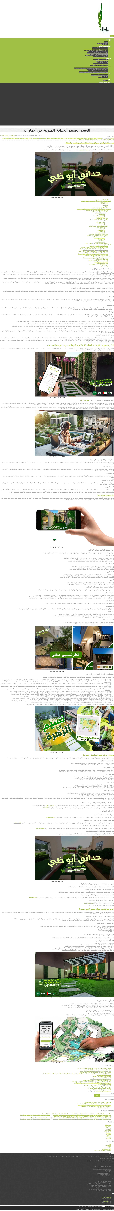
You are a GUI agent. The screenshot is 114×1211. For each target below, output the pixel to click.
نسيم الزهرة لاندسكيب (74, 1081)
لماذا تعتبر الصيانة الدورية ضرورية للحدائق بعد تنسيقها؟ (95, 258)
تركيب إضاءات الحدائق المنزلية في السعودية (97, 52)
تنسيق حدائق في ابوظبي (105, 1077)
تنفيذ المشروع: (101, 239)
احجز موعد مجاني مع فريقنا (107, 1158)
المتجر (109, 79)
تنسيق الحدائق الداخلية (23, 138)
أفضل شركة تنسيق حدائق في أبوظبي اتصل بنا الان (99, 1088)
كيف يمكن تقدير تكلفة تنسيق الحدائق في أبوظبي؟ (96, 255)
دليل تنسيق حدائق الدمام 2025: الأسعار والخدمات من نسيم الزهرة (96, 1106)
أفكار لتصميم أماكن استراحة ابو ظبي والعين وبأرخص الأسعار (97, 1116)
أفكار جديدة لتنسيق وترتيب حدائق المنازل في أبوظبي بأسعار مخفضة (95, 1071)
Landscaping (108, 1147)
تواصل (109, 73)
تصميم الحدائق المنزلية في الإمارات (88, 138)
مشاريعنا (108, 58)
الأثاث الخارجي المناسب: (99, 215)
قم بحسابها (85, 400)
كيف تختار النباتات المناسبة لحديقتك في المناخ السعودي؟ (55, 1113)
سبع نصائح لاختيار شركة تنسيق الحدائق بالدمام (97, 69)
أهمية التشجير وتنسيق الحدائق (104, 1107)
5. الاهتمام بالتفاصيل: (100, 232)
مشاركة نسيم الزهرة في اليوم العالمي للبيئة (98, 70)
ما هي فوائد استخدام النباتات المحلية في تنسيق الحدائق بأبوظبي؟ (93, 251)
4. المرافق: (102, 231)
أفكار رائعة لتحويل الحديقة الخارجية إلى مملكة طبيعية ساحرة (97, 1080)
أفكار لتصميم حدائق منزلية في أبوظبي (99, 211)
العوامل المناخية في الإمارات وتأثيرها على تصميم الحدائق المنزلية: (96, 201)
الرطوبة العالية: (104, 203)
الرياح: (106, 206)
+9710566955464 (46, 808)
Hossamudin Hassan (109, 1160)
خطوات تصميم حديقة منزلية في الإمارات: (98, 226)
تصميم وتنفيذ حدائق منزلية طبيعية (103, 1090)
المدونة (109, 66)
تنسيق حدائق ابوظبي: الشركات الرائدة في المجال (96, 243)
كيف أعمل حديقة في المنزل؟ (101, 262)
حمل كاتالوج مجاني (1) (102, 62)
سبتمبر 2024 (108, 1130)
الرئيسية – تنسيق (107, 1076)
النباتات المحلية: (101, 220)
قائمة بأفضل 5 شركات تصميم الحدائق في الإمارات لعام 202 (97, 1085)
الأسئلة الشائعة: (107, 244)
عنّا (110, 40)
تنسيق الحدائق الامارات (34, 138)
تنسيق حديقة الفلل (49, 805)
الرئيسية (108, 39)
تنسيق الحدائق (43, 138)
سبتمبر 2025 (108, 1125)
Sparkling (94, 1160)
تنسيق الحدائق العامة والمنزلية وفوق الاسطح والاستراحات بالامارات (95, 1072)
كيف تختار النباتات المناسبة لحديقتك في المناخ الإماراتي (89, 139)
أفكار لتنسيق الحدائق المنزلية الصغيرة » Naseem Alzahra (95, 1081)
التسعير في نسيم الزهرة (102, 43)
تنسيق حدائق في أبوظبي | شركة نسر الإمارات (100, 1079)
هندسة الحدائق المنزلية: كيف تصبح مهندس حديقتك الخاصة (98, 1102)
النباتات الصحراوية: (100, 222)
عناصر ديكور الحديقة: (100, 242)
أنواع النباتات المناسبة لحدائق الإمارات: (99, 219)
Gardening (108, 1145)
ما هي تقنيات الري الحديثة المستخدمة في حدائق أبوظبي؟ (95, 252)
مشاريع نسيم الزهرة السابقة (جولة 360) (99, 65)
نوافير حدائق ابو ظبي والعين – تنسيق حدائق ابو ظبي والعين (97, 1069)
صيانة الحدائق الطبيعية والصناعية (100, 56)
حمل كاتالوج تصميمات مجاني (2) (100, 63)
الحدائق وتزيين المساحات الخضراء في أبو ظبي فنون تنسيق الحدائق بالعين (91, 1083)
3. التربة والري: (101, 230)
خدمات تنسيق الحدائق (105, 46)
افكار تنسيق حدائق (106, 1149)
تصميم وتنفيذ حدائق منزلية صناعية (100, 49)
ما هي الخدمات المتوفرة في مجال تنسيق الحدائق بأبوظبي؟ (94, 247)
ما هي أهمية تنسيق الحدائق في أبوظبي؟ (99, 246)
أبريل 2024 (108, 1137)
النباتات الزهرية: (101, 223)
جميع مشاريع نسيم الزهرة (102, 61)
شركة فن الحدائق (93, 1087)
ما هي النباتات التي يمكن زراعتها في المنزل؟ (98, 264)
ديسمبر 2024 (108, 1126)
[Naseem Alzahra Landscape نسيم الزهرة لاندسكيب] (103, 36)
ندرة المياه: (105, 205)
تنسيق (109, 1083)
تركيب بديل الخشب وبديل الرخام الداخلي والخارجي (96, 50)
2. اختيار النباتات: (101, 228)
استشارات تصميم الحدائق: (99, 236)
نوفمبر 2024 (108, 1127)
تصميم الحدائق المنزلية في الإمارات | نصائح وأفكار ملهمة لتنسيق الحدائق (63, 138)
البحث (112, 1093)
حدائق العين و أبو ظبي (98, 1076)
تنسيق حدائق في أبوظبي (11, 138)
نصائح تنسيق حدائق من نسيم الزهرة (103, 1150)
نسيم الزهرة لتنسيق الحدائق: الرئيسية (102, 1166)
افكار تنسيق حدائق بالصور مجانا (100, 59)
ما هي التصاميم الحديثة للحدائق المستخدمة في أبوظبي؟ (95, 250)
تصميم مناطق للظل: (100, 213)
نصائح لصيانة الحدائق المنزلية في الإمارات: (98, 234)
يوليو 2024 (108, 1133)
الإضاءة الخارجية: (101, 217)
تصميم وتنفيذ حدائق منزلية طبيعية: (100, 47)
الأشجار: (103, 224)
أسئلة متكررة (105, 44)
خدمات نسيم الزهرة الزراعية (104, 1181)
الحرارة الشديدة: (104, 202)
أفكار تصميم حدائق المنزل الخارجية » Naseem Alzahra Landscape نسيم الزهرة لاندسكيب (90, 1113)
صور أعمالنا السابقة (106, 1175)
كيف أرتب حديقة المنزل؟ (102, 263)
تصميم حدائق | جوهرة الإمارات (104, 1075)
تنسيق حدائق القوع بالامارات (104, 1084)
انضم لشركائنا (105, 76)
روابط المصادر (104, 265)
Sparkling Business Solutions (107, 1206)
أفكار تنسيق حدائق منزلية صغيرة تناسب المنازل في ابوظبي (67, 1116)
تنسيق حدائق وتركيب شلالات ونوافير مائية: (98, 51)
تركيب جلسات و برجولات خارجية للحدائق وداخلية (96, 55)
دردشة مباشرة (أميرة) (103, 77)
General (109, 1146)
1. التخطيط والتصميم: (100, 227)
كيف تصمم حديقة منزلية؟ (102, 259)
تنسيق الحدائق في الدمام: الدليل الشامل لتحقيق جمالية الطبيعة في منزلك (91, 68)
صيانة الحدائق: (101, 240)
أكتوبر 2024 (108, 1129)
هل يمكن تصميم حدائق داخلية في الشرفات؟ (98, 260)
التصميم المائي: (101, 214)
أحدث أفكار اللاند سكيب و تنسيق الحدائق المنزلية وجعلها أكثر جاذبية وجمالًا (94, 1103)
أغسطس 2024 (107, 1131)
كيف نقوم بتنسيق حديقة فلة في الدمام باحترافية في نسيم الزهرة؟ (35, 1115)
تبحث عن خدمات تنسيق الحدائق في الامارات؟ (97, 235)
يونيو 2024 (108, 1134)
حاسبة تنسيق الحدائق (105, 82)
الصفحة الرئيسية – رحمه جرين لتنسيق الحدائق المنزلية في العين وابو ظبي (94, 1068)
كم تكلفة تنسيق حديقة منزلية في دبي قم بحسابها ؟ (96, 210)
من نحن (106, 42)
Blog (112, 138)
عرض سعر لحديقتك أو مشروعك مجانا (99, 75)
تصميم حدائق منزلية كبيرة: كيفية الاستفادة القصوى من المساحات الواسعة (94, 1105)
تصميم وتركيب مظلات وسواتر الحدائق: (99, 54)
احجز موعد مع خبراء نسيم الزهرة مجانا (102, 256)
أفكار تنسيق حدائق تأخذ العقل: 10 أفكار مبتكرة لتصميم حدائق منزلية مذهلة (94, 209)
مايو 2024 (109, 1135)
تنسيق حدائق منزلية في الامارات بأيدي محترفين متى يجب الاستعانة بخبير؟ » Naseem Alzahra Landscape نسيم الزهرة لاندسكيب (82, 1115)
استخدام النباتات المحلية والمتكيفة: (100, 207)
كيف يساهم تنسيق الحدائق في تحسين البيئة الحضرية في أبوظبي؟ (93, 254)
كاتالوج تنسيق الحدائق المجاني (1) (103, 1174)
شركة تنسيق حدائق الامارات (104, 1087)
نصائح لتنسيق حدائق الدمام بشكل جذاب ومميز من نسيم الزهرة (93, 72)
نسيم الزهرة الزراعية (83, 149)
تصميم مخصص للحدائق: (99, 238)
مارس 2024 (108, 1138)
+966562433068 (89, 1209)
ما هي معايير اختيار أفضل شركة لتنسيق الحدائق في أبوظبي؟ (94, 248)
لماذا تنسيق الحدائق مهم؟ (102, 218)
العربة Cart (105, 80)
